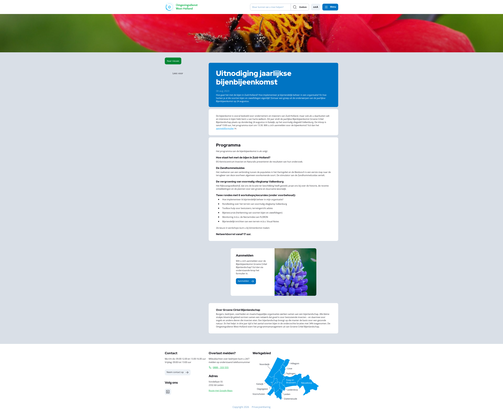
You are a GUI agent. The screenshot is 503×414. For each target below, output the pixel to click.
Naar (173, 61)
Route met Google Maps (221, 390)
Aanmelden (243, 281)
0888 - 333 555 (221, 367)
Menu (333, 6)
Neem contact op (175, 372)
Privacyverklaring (261, 407)
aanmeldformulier (225, 128)
